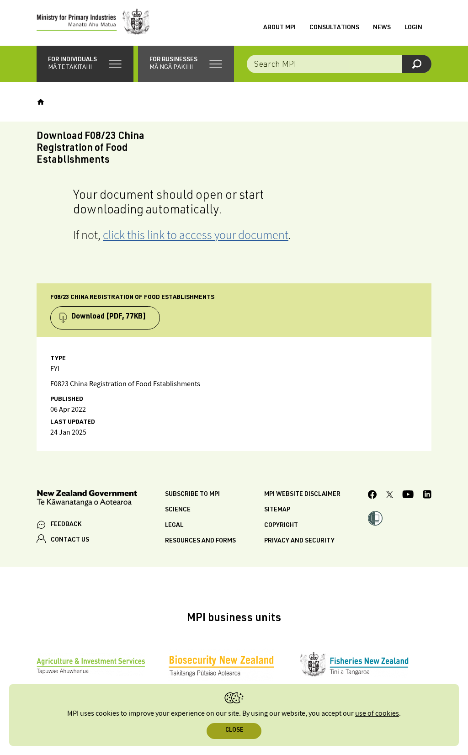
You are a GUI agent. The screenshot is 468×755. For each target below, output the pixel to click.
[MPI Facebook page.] (372, 496)
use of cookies (377, 713)
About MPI (279, 28)
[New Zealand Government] (87, 500)
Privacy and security (299, 541)
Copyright (281, 525)
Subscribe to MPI (192, 494)
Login (413, 28)
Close (234, 731)
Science (178, 510)
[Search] (416, 64)
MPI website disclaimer (302, 494)
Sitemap (277, 510)
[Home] (41, 102)
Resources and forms (200, 541)
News (382, 28)
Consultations (334, 28)
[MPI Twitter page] (389, 496)
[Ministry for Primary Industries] (93, 22)
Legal (174, 525)
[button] (85, 64)
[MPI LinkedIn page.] (427, 495)
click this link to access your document (195, 234)
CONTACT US (70, 540)
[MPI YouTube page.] (408, 495)
